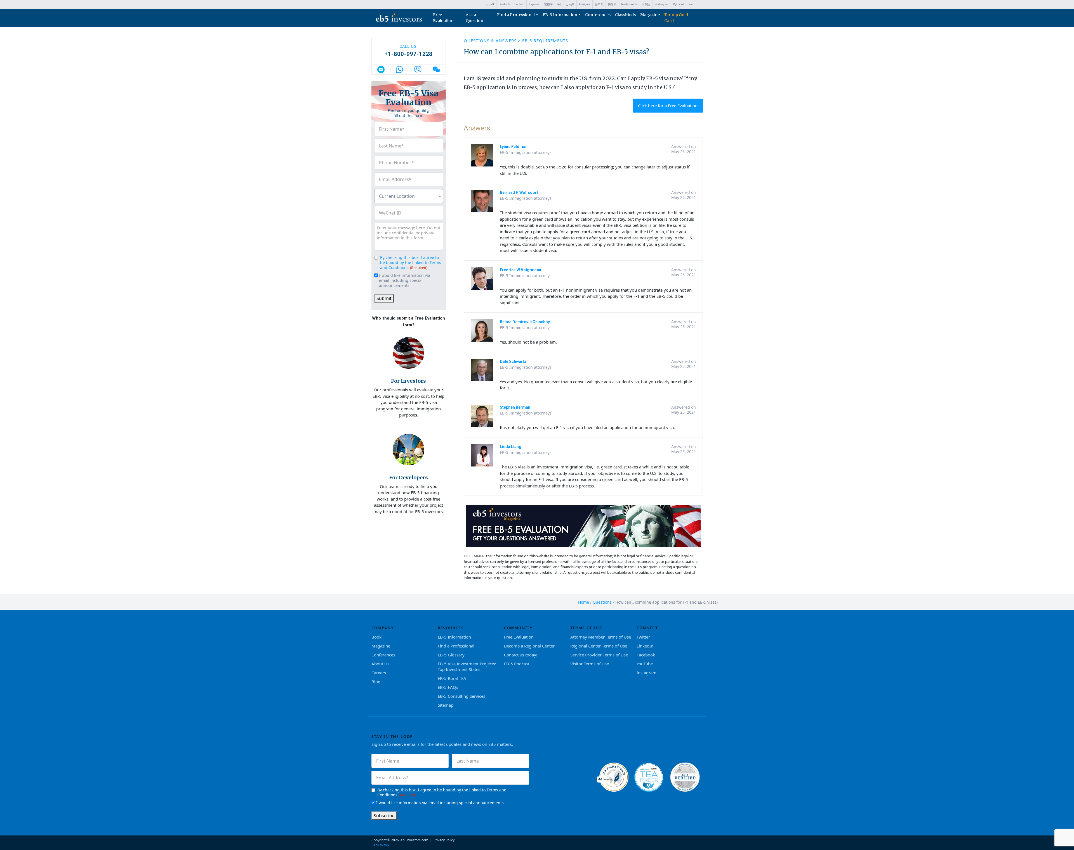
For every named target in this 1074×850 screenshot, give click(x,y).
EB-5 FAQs (448, 687)
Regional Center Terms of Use (598, 646)
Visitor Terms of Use (589, 663)
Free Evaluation (443, 17)
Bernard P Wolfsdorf (519, 192)
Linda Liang (510, 446)
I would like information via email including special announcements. (404, 280)
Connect (647, 627)
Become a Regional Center (529, 646)
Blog (375, 681)
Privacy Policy (444, 840)
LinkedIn (645, 646)
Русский (678, 4)
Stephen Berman (515, 407)
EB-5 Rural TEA (452, 678)
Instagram (646, 672)
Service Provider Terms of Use (599, 655)
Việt (691, 4)
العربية (490, 4)
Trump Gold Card (676, 17)
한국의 (599, 4)
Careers (378, 672)
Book (376, 637)
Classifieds (625, 14)
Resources (451, 627)
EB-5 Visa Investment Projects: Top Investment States (467, 666)
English (519, 4)
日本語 (646, 4)
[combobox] (408, 196)
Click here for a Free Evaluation (668, 105)
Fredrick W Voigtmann (520, 270)
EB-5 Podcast (516, 663)
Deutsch (504, 4)
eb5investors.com (414, 840)
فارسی (570, 4)
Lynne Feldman (513, 146)
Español (534, 4)
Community (518, 627)
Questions (602, 602)
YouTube (645, 663)
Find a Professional (516, 14)
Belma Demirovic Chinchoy (525, 322)
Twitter (643, 637)
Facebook (646, 655)
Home (583, 602)
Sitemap (445, 705)
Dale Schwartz (513, 361)
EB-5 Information (560, 14)
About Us (380, 663)
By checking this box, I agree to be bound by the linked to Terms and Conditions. (410, 262)
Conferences (598, 14)
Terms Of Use (586, 627)
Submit (384, 298)
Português (661, 4)
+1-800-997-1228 (408, 54)
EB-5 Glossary (451, 655)
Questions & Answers (491, 40)
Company (382, 627)
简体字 (612, 4)
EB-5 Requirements (545, 40)
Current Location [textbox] (397, 196)
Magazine (650, 14)
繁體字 (548, 4)
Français (584, 4)
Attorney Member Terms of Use (600, 637)
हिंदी (559, 4)
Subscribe (384, 816)
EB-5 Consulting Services (461, 696)
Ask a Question (474, 17)
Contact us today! (520, 655)
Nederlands (629, 4)
